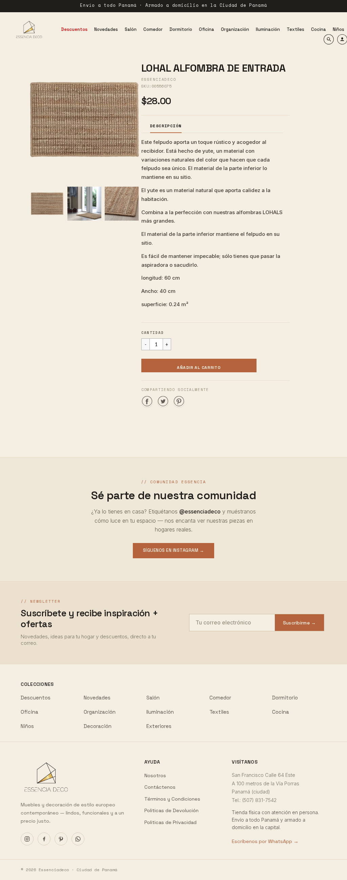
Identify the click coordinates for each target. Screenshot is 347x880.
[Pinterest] (61, 838)
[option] (84, 119)
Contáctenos (160, 787)
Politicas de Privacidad (170, 822)
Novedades (97, 697)
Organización (100, 712)
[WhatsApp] (78, 838)
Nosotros (155, 775)
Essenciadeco (158, 79)
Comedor (220, 697)
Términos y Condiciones (172, 799)
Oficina (29, 712)
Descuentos (35, 697)
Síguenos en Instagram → (173, 550)
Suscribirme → (299, 623)
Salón (153, 697)
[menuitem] (74, 29)
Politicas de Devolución (171, 810)
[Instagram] (27, 838)
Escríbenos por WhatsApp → (265, 841)
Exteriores (158, 726)
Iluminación (160, 712)
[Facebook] (44, 838)
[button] (199, 365)
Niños (27, 726)
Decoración (97, 726)
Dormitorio (285, 697)
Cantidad (152, 332)
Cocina (280, 712)
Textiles (219, 712)
